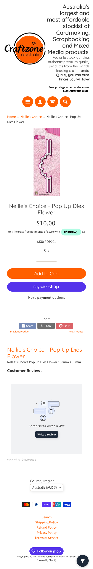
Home (11, 116)
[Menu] (27, 101)
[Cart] (52, 101)
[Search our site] (65, 101)
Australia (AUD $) (44, 487)
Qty (46, 250)
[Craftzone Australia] (24, 48)
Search (47, 517)
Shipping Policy (46, 522)
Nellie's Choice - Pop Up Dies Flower (44, 353)
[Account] (40, 101)
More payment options (46, 297)
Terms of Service (47, 537)
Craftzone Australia (45, 556)
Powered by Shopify (46, 560)
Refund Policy (46, 527)
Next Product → (77, 332)
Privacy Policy (46, 532)
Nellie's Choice (31, 116)
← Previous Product (18, 332)
